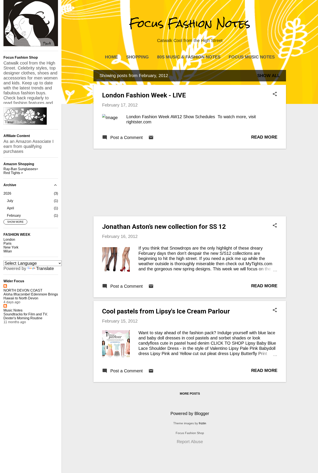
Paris (7, 243)
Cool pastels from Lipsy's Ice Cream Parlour (166, 311)
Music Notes (12, 310)
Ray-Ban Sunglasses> (20, 169)
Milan (7, 251)
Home (111, 57)
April (10, 208)
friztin (202, 423)
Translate (45, 268)
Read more (264, 137)
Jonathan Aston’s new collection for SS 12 (164, 226)
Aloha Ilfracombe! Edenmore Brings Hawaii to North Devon (30, 296)
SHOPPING (137, 57)
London (9, 239)
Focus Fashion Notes (189, 23)
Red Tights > (13, 173)
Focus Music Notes (252, 57)
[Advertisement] (189, 182)
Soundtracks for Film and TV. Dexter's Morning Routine (25, 316)
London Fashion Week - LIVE (144, 95)
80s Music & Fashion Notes (188, 57)
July (10, 201)
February (14, 215)
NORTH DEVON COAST (22, 290)
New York (10, 247)
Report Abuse (190, 441)
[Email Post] (151, 138)
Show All (268, 75)
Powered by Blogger (189, 413)
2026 (7, 193)
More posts (190, 393)
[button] (274, 94)
